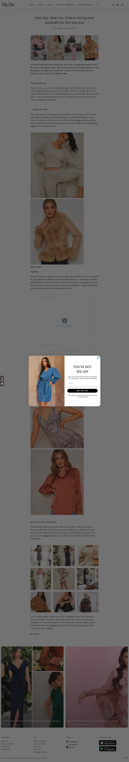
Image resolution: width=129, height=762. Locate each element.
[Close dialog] (98, 358)
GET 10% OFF (82, 391)
